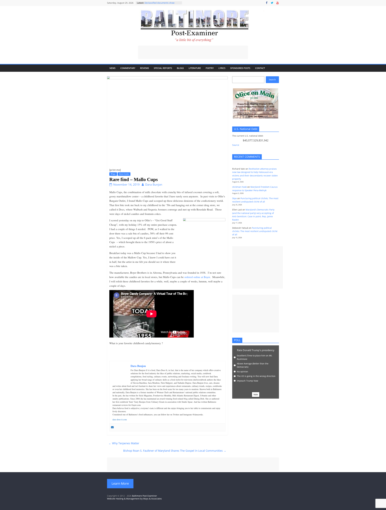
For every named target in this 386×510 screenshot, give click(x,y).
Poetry (210, 68)
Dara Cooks (124, 174)
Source (235, 145)
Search (272, 79)
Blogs (180, 68)
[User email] (112, 427)
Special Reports (163, 68)
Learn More (120, 483)
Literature (195, 68)
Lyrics (221, 68)
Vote (255, 394)
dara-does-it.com (119, 419)
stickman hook (239, 186)
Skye (234, 198)
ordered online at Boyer (197, 277)
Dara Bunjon (153, 184)
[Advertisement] (193, 52)
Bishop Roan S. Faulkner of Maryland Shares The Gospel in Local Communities (174, 450)
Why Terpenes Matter (124, 443)
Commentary (127, 68)
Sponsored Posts (240, 68)
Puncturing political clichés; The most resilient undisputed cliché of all (254, 231)
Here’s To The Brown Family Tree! (161, 2)
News (112, 68)
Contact (260, 68)
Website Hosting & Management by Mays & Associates (134, 498)
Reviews (144, 68)
